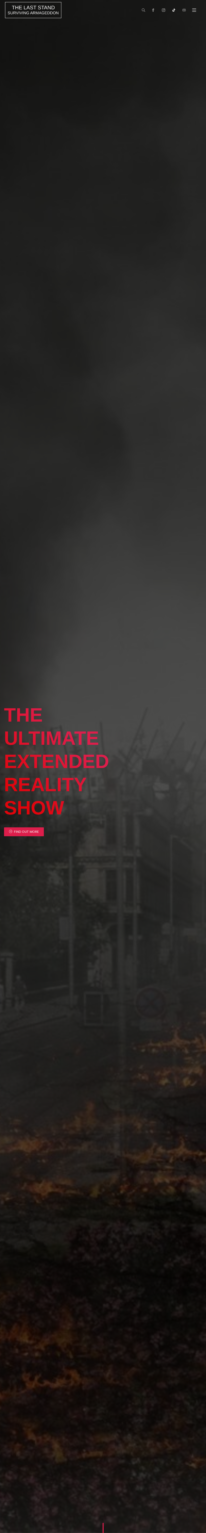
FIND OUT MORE (26, 831)
